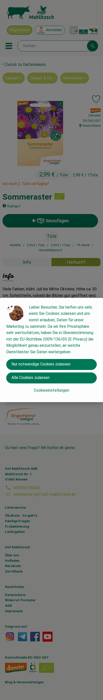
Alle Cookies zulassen (31, 377)
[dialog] (51, 350)
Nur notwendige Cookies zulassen (41, 364)
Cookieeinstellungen (51, 390)
